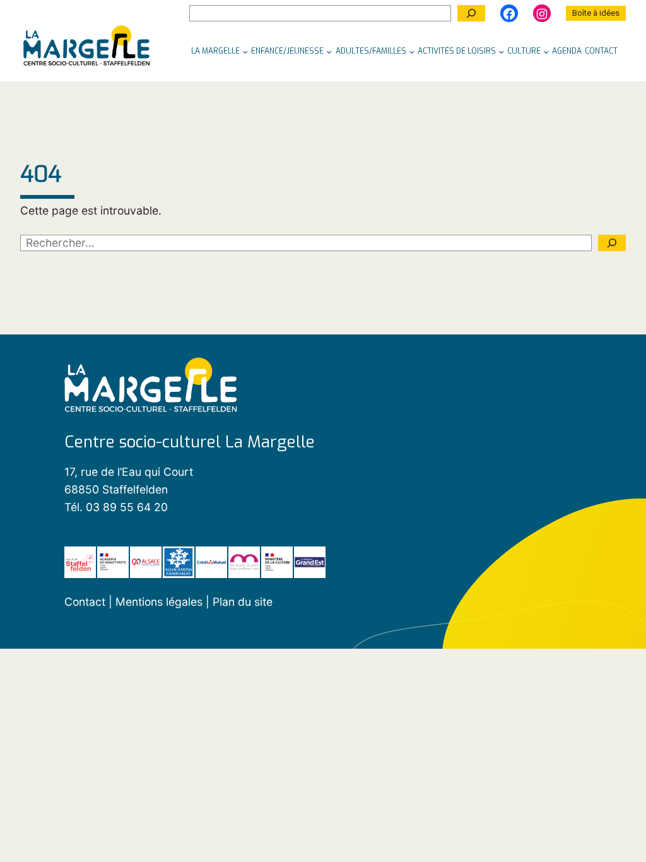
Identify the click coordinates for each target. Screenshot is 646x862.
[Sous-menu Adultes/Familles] (411, 51)
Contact (84, 601)
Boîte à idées (596, 13)
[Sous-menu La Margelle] (245, 51)
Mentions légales (160, 601)
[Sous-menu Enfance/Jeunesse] (329, 51)
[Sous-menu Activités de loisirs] (501, 51)
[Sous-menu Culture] (546, 51)
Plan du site (243, 601)
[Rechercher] (471, 13)
